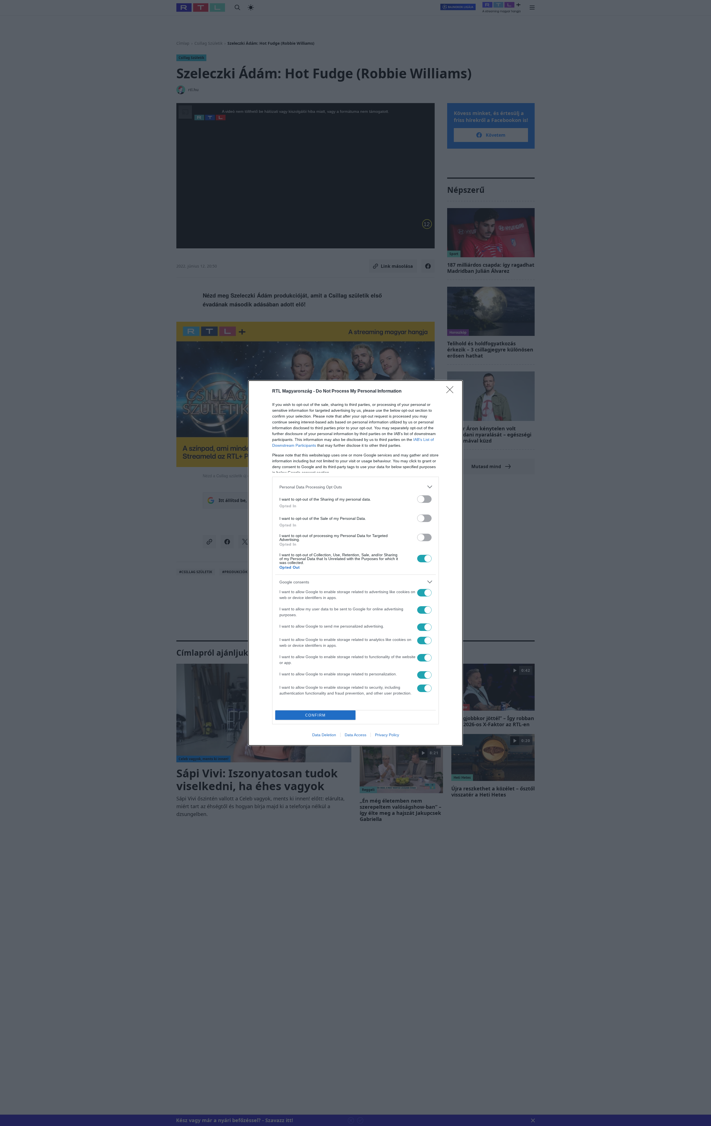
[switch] (424, 499)
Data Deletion (324, 735)
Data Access (355, 735)
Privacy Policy (387, 735)
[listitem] (355, 487)
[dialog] (355, 563)
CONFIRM (315, 715)
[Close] (451, 391)
